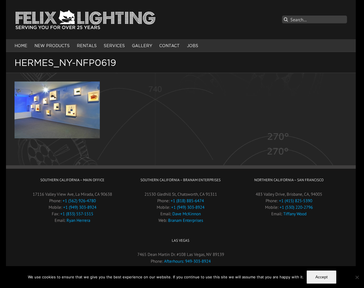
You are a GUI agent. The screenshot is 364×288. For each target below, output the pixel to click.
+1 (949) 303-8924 (79, 207)
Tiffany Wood (295, 213)
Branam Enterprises (185, 220)
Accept (321, 277)
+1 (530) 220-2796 (296, 207)
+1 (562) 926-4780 (79, 200)
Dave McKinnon (186, 213)
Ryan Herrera (78, 220)
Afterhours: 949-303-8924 (187, 261)
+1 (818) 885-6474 (187, 200)
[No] (357, 277)
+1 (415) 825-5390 (295, 200)
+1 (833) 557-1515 (76, 213)
